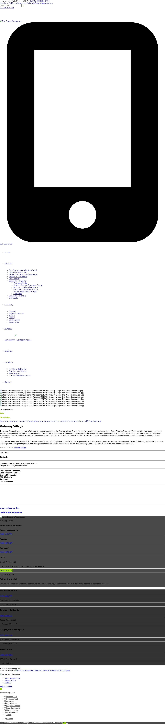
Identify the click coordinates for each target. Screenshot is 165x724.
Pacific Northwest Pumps (24, 292)
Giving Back (14, 320)
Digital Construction (18, 272)
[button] (1, 689)
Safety (12, 316)
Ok (64, 723)
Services (8, 263)
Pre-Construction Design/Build (23, 270)
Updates (8, 351)
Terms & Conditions (12, 678)
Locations (8, 362)
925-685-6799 (6, 244)
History (12, 318)
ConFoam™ (14, 279)
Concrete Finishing (17, 296)
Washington (14, 373)
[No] (67, 723)
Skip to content (6, 686)
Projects (8, 329)
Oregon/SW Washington (20, 375)
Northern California (17, 369)
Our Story (8, 305)
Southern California (17, 371)
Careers (7, 382)
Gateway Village (20, 448)
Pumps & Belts (20, 283)
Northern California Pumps (25, 287)
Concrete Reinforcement (63, 421)
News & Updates (16, 313)
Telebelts (17, 294)
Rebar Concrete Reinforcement (23, 274)
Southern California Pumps (25, 289)
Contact (12, 311)
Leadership (14, 322)
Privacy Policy (10, 680)
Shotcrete (13, 298)
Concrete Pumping (17, 281)
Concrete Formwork (18, 277)
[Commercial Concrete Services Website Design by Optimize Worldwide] (42, 670)
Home (7, 252)
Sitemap (7, 683)
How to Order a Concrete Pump (27, 285)
